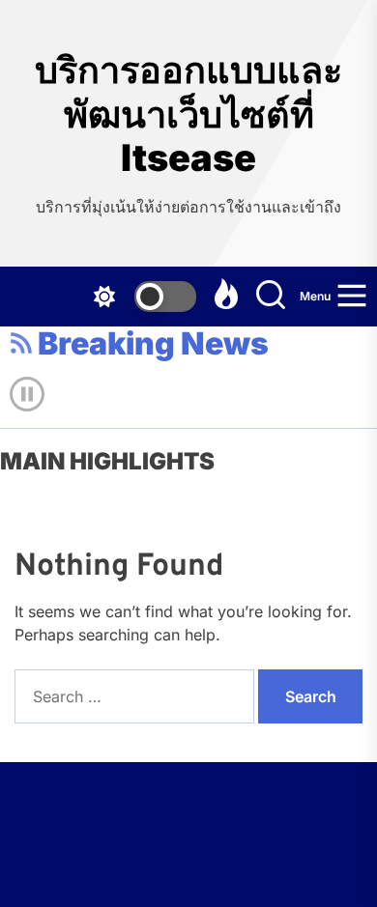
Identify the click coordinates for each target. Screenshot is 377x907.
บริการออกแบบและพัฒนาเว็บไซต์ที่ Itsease (188, 114)
